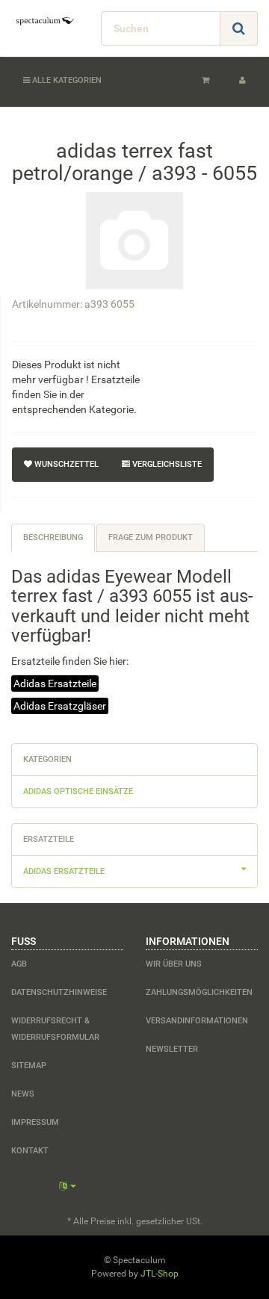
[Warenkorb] (205, 81)
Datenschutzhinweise (59, 992)
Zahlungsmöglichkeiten (199, 992)
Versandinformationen (197, 1021)
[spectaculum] (44, 20)
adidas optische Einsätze (78, 791)
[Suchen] (238, 28)
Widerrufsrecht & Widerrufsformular (55, 1029)
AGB (19, 964)
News (22, 1094)
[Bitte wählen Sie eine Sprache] (67, 1186)
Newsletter (172, 1049)
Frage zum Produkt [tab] (150, 537)
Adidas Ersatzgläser (59, 706)
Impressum (35, 1122)
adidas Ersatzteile (64, 871)
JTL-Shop (159, 1273)
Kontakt (30, 1151)
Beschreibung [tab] (53, 537)
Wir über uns (174, 964)
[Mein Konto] (242, 81)
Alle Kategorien (66, 80)
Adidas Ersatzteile (54, 683)
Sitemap (28, 1065)
